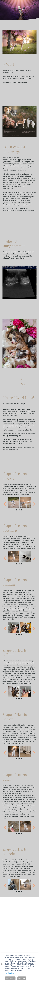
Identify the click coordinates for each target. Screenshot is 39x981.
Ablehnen (21, 978)
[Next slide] (33, 504)
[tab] (16, 510)
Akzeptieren (10, 978)
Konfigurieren (10, 973)
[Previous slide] (5, 504)
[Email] (24, 8)
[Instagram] (19, 8)
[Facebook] (15, 8)
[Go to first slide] (33, 753)
